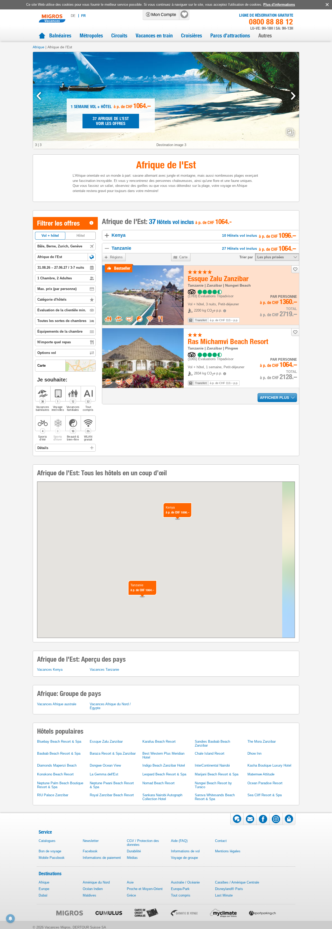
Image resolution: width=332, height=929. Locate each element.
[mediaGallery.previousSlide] (39, 96)
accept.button (326, 4)
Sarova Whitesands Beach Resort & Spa (215, 797)
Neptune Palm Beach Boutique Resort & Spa (60, 785)
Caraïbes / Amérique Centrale (237, 882)
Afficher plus (274, 398)
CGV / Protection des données (143, 843)
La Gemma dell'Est (104, 774)
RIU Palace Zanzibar (52, 795)
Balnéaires (60, 35)
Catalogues (47, 841)
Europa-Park (180, 889)
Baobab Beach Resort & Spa (58, 753)
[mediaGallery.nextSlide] (293, 96)
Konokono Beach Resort (55, 774)
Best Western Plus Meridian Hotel (163, 755)
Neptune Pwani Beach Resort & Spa (112, 785)
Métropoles (91, 35)
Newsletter (91, 841)
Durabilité (134, 851)
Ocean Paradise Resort (264, 783)
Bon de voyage (50, 851)
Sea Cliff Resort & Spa (264, 795)
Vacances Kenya (50, 669)
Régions (116, 257)
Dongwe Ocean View (105, 765)
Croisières (191, 35)
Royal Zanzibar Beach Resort (112, 795)
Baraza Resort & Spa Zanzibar (113, 753)
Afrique (38, 47)
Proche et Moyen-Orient (145, 889)
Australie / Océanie (185, 882)
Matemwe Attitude (260, 774)
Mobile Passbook (52, 858)
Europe (44, 889)
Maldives (89, 895)
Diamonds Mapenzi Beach (57, 765)
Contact (221, 841)
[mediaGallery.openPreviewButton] (166, 100)
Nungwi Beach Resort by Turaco (213, 785)
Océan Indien (93, 889)
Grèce (131, 895)
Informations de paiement (102, 858)
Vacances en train (154, 35)
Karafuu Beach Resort (159, 741)
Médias (132, 858)
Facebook (90, 851)
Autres (265, 35)
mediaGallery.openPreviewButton (290, 132)
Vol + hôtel (50, 236)
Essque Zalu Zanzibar (106, 741)
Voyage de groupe (184, 858)
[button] (91, 257)
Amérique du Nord (96, 882)
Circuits (119, 35)
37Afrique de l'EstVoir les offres (111, 121)
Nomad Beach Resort (158, 783)
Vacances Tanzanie (104, 669)
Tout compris (180, 895)
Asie (130, 882)
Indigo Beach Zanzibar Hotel (163, 765)
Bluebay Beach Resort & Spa (59, 741)
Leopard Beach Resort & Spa (164, 774)
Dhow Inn (254, 753)
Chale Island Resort (209, 753)
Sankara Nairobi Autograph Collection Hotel (162, 797)
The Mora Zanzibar (261, 741)
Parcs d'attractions (230, 35)
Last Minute (224, 895)
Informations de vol (185, 851)
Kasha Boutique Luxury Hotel (269, 765)
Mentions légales (227, 851)
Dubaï (43, 895)
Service (45, 832)
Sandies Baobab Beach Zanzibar (212, 743)
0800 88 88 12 (271, 21)
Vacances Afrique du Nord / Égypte (110, 706)
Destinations (50, 873)
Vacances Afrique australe (56, 704)
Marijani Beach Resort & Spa (216, 774)
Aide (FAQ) (179, 841)
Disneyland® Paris (229, 889)
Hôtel (81, 236)
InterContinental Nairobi (212, 765)
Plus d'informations (279, 4)
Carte (183, 257)
